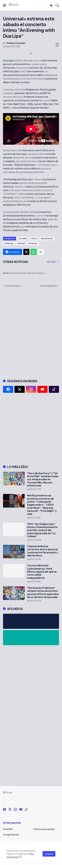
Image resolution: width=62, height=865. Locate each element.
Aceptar (49, 853)
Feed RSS (8, 829)
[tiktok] (54, 389)
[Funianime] (31, 637)
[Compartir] (56, 45)
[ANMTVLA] (31, 621)
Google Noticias (11, 834)
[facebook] (8, 389)
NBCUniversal (47, 238)
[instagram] (31, 389)
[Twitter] (26, 252)
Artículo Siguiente (48, 285)
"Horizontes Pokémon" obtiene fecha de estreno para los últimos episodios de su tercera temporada (43, 592)
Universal (21, 243)
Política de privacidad (43, 829)
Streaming (8, 243)
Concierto (23, 238)
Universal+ (32, 243)
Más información (20, 855)
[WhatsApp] (34, 252)
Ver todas (51, 261)
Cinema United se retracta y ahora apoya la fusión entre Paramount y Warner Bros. (42, 551)
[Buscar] (57, 5)
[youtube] (42, 389)
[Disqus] (31, 333)
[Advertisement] (31, 429)
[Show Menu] (4, 5)
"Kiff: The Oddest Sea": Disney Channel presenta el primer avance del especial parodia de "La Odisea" (42, 530)
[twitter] (19, 389)
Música (34, 238)
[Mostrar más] (41, 252)
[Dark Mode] (51, 5)
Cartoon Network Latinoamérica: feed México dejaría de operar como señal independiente (42, 571)
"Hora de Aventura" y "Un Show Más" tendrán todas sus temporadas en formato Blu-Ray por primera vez (43, 479)
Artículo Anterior (13, 285)
